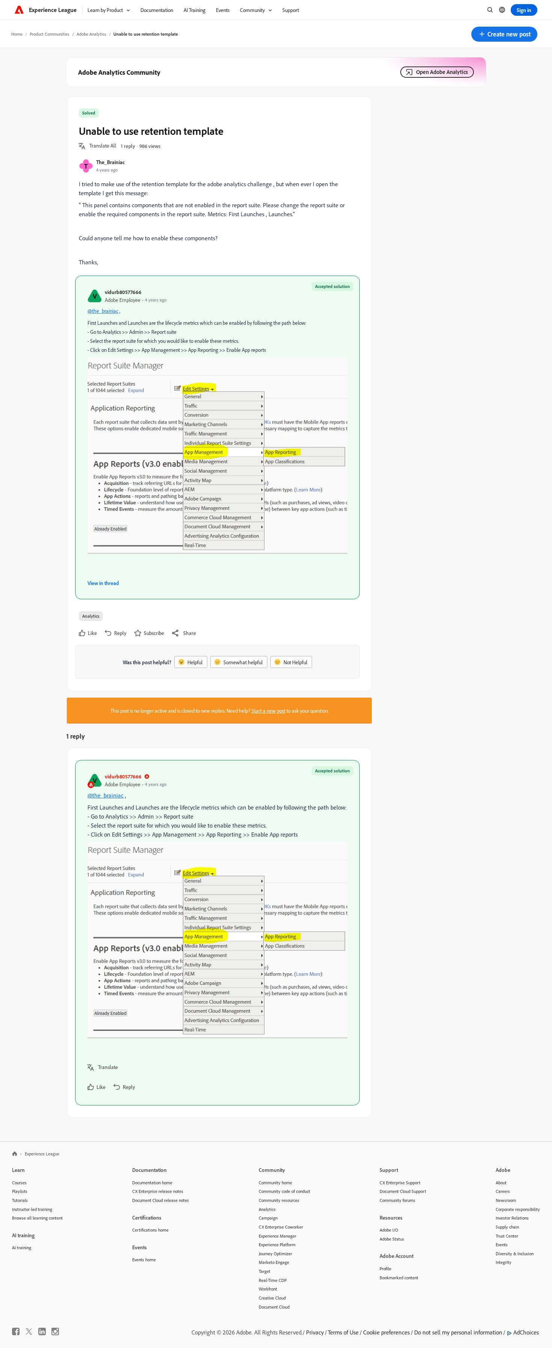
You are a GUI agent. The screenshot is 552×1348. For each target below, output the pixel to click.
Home (17, 34)
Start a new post (268, 710)
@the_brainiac (102, 311)
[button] (504, 34)
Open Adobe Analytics (442, 71)
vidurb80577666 (123, 292)
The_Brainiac (110, 162)
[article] (217, 932)
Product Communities (49, 34)
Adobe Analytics (91, 34)
